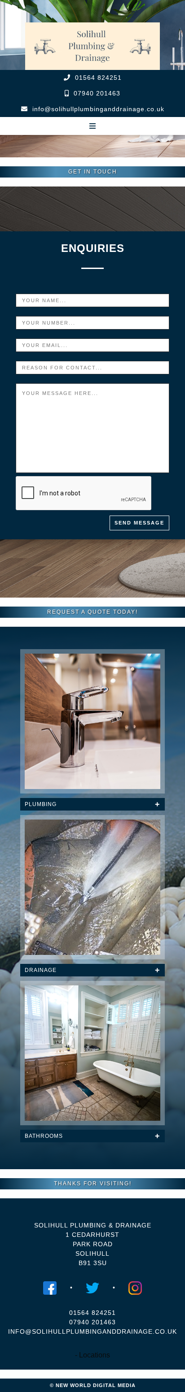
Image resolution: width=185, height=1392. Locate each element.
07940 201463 (97, 93)
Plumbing (41, 804)
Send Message (139, 522)
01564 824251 (98, 77)
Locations (94, 1355)
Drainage (41, 970)
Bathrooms (44, 1136)
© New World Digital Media (93, 1385)
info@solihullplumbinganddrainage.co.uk (98, 109)
